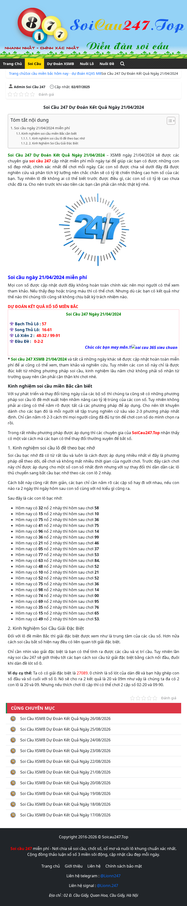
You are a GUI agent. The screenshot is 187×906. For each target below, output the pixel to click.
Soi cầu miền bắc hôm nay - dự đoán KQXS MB (63, 73)
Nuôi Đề (107, 63)
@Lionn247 (110, 875)
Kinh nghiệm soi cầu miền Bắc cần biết (49, 133)
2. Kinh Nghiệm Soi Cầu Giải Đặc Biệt (53, 143)
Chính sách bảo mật (123, 866)
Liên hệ (94, 866)
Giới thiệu (74, 866)
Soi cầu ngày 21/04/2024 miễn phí (42, 128)
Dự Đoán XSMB (60, 63)
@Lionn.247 (107, 885)
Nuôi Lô (87, 63)
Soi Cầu (34, 63)
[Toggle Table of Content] (168, 121)
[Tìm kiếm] (122, 63)
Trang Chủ (12, 63)
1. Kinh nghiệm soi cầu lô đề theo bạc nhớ (56, 138)
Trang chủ (17, 73)
